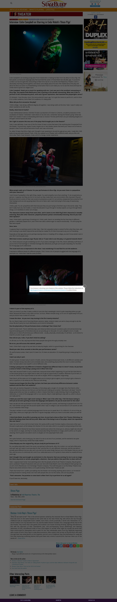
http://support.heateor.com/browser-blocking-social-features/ (48, 290)
